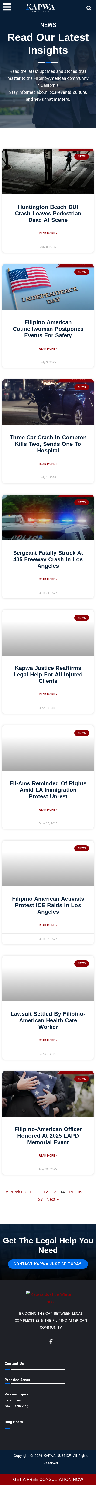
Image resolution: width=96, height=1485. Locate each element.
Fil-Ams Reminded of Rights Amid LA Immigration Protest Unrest (48, 789)
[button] (89, 8)
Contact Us (14, 1363)
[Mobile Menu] (7, 7)
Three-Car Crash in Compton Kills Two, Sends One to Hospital (48, 444)
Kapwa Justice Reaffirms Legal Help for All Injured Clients (48, 674)
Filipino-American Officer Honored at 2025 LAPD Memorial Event (48, 1135)
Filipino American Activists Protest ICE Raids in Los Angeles (48, 905)
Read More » (48, 233)
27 (40, 1199)
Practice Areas (17, 1380)
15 (71, 1192)
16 (79, 1192)
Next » (53, 1199)
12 (45, 1192)
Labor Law (13, 1400)
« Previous (16, 1192)
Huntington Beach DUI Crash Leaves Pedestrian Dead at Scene (48, 213)
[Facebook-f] (51, 1341)
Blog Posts (14, 1422)
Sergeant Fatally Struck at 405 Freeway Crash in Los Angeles (48, 559)
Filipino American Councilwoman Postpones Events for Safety (48, 328)
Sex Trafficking (16, 1406)
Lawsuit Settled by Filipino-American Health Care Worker (48, 1020)
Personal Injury (16, 1394)
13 (54, 1192)
